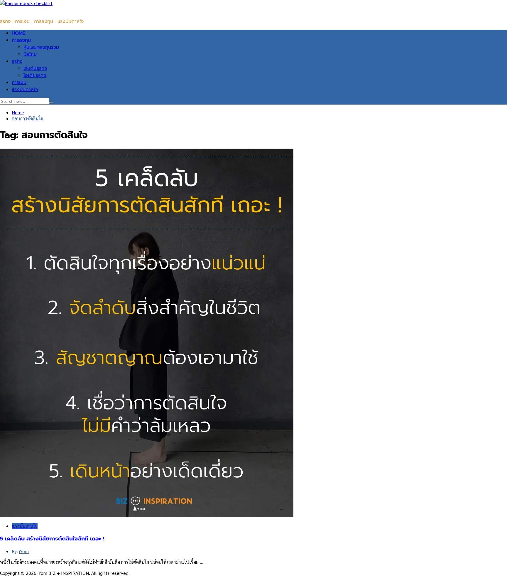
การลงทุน (21, 40)
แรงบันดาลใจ (25, 89)
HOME (18, 33)
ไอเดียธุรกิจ (34, 75)
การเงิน (19, 82)
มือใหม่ (30, 54)
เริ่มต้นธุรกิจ (35, 68)
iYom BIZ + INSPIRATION (26, 9)
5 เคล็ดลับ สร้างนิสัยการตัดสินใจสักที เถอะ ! (52, 539)
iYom (24, 551)
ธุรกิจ (17, 61)
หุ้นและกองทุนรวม (41, 47)
